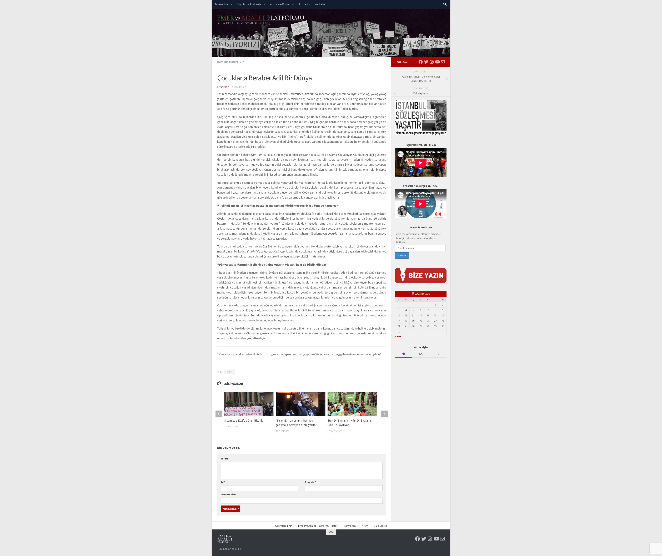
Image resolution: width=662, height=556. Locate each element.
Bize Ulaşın (380, 525)
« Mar (398, 336)
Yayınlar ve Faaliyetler (250, 4)
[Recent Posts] (438, 354)
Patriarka (304, 4)
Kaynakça (350, 525)
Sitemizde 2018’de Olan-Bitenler (244, 420)
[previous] (218, 414)
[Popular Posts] (403, 354)
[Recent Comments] (420, 354)
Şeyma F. (224, 87)
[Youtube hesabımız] (437, 62)
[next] (384, 414)
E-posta (310, 482)
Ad (223, 482)
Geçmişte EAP (283, 525)
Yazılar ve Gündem (280, 4)
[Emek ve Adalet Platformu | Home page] (261, 20)
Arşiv (365, 525)
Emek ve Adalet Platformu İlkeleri (318, 525)
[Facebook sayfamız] (421, 62)
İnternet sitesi (229, 494)
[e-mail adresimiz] (443, 62)
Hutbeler (319, 4)
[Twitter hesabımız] (426, 62)
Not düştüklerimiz (230, 62)
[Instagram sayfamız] (432, 62)
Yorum (225, 458)
